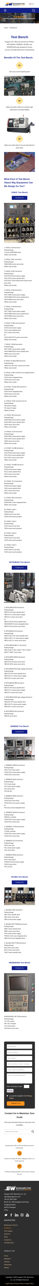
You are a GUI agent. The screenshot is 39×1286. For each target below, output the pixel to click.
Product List (9, 1251)
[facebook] (11, 1215)
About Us (7, 1234)
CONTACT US (15, 1103)
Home (6, 28)
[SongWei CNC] (15, 4)
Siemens (7, 1261)
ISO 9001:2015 (9, 1243)
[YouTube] (27, 1215)
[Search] (33, 1131)
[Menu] (5, 10)
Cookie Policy (29, 1283)
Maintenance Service (11, 1225)
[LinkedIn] (16, 1215)
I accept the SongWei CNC (20, 1097)
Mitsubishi (7, 1259)
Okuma (6, 1267)
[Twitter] (6, 1215)
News (6, 1237)
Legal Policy (9, 1283)
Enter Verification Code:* (15, 1086)
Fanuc (6, 1256)
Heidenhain (8, 1264)
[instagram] (22, 1215)
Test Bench (7, 1228)
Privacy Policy (19, 1283)
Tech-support (8, 1231)
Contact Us (20, 198)
